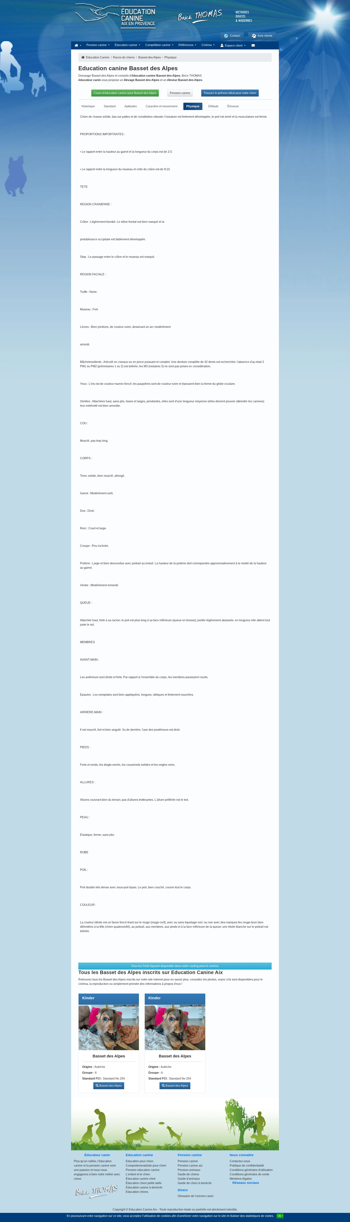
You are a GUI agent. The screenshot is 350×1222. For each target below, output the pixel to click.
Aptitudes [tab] (131, 106)
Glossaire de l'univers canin (195, 1196)
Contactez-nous (240, 1161)
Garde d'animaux (189, 1178)
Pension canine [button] (96, 45)
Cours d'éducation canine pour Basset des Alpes (125, 93)
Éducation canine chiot (140, 1178)
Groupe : (88, 1072)
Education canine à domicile (144, 1187)
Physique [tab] (192, 106)
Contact (235, 35)
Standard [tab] (110, 106)
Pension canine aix (190, 1165)
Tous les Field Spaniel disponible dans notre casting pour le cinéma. (175, 965)
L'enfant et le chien (138, 1174)
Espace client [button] (233, 45)
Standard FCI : (92, 1078)
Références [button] (186, 45)
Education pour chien (139, 1161)
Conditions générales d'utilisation (251, 1169)
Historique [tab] (88, 106)
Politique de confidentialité (247, 1165)
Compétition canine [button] (158, 45)
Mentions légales (241, 1178)
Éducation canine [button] (126, 45)
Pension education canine (143, 1169)
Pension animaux (189, 1169)
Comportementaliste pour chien (146, 1165)
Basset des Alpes (110, 1085)
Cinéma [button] (206, 45)
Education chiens (137, 1191)
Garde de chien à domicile (195, 1183)
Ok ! (280, 1215)
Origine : (88, 1066)
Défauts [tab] (213, 106)
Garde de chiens (188, 1174)
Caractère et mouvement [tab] (161, 106)
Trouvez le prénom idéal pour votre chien (230, 93)
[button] (77, 45)
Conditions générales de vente (249, 1174)
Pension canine (180, 93)
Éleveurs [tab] (233, 106)
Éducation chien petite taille (144, 1183)
